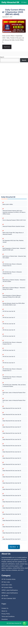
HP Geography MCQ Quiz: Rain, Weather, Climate (13, 241)
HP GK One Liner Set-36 (9, 323)
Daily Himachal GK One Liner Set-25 (12, 439)
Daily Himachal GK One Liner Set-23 (12, 458)
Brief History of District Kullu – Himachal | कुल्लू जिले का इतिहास (14, 256)
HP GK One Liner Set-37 (9, 317)
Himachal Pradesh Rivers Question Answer (14, 226)
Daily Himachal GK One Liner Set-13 (12, 514)
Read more (7, 47)
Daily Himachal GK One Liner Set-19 (12, 476)
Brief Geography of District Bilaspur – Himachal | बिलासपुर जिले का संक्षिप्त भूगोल (12, 296)
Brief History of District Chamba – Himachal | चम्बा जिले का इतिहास (14, 280)
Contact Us (5, 608)
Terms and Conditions (8, 616)
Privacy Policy (6, 613)
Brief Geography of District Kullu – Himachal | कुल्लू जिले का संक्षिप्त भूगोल (14, 249)
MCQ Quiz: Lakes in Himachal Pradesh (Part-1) (14, 401)
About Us (4, 611)
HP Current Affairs (7, 587)
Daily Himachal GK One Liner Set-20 (12, 470)
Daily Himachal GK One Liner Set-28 (12, 420)
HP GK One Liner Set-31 (9, 362)
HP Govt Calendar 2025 (9, 598)
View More (14, 547)
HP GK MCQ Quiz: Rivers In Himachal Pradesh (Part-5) (12, 264)
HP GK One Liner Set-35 (9, 330)
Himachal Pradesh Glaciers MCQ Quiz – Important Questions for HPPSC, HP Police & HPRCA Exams (14, 212)
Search (2, 57)
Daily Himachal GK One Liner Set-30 (12, 408)
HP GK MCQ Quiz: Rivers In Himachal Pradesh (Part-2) (12, 369)
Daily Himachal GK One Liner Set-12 (12, 520)
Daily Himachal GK (10, 2)
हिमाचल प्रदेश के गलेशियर (8, 204)
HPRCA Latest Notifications (10, 593)
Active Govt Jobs (7, 585)
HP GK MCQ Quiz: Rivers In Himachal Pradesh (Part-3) (12, 343)
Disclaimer (5, 619)
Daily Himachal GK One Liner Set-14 (12, 508)
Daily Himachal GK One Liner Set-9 (11, 539)
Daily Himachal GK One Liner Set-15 (12, 501)
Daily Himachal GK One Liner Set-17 (12, 489)
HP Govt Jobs (6, 582)
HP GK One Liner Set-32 (9, 356)
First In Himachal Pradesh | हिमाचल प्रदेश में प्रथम (14, 220)
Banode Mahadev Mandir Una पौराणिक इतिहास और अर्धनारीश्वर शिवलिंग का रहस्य (14, 304)
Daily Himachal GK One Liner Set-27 (12, 427)
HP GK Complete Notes (8, 579)
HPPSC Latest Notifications (10, 590)
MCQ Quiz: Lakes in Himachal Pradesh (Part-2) (14, 393)
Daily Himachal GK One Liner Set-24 (12, 445)
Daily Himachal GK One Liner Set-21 (12, 464)
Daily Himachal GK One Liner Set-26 (12, 433)
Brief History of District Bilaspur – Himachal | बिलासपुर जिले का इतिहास (14, 288)
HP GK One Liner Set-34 (9, 336)
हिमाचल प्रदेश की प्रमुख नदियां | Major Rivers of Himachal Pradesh (13, 233)
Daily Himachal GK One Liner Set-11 (12, 526)
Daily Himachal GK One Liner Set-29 (12, 414)
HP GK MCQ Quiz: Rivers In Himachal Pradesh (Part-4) (12, 272)
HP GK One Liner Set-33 (9, 350)
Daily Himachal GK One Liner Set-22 (12, 451)
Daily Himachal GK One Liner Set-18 (12, 483)
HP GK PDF (5, 595)
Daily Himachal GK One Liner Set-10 (12, 533)
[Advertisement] (14, 128)
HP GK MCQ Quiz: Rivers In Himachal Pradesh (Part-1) (12, 377)
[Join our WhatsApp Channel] (24, 623)
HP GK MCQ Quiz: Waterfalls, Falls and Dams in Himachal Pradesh (14, 385)
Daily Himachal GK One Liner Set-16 (12, 495)
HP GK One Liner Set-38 (9, 311)
